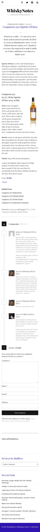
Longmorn (28, 24)
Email (4, 394)
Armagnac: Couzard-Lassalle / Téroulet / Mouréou (19, 511)
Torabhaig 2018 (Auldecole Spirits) (13, 494)
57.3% (32, 209)
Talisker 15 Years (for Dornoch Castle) (14, 486)
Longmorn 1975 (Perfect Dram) (12, 199)
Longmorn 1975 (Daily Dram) (12, 193)
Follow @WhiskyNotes (10, 439)
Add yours (23, 224)
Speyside (13, 212)
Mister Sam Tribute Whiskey (11, 503)
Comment (6, 361)
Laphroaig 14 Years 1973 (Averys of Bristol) (16, 490)
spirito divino (23, 212)
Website (5, 402)
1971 (28, 209)
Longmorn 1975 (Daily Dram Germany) (15, 203)
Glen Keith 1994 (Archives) (11, 515)
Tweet (4, 182)
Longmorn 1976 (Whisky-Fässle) (13, 196)
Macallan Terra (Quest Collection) (13, 518)
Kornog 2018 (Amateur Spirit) (12, 507)
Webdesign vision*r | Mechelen (27, 527)
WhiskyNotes (20, 10)
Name (4, 386)
